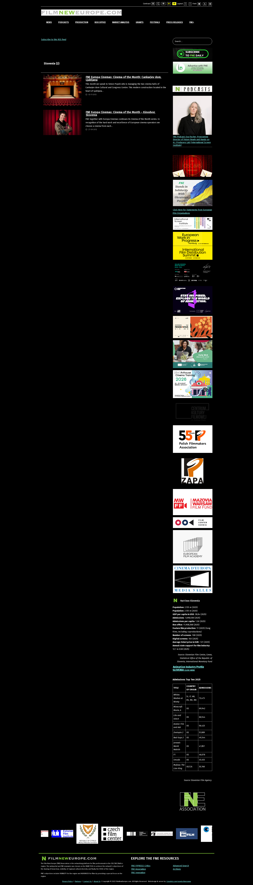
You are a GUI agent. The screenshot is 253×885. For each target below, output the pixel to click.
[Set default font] (205, 4)
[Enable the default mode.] (153, 3)
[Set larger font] (210, 4)
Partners (78, 881)
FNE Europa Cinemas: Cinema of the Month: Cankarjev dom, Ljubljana (123, 78)
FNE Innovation (138, 872)
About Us (97, 881)
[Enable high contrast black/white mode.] (163, 3)
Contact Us (87, 881)
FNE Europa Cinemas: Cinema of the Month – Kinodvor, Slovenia (120, 114)
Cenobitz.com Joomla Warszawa (178, 881)
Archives (177, 869)
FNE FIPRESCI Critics (140, 866)
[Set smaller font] (199, 4)
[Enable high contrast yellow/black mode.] (174, 3)
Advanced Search (181, 866)
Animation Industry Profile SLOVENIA (188, 668)
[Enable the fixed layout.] (185, 4)
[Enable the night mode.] (158, 3)
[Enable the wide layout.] (190, 4)
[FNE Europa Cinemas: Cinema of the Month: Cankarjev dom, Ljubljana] (62, 90)
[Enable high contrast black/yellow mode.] (169, 3)
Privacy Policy (67, 881)
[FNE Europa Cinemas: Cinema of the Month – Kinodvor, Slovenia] (62, 122)
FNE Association (138, 869)
